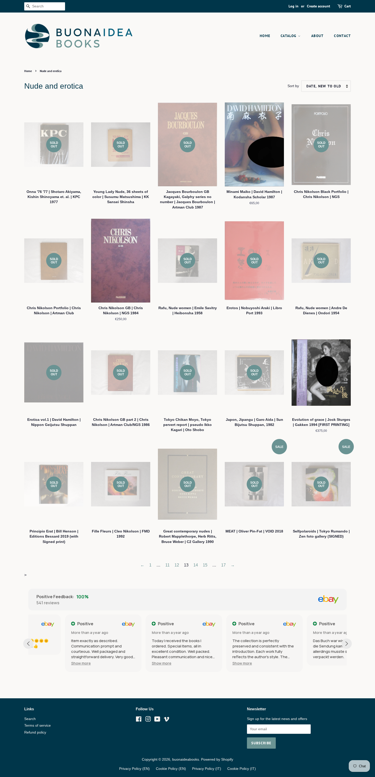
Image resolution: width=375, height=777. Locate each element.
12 (176, 565)
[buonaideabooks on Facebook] (139, 720)
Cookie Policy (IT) (241, 769)
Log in (293, 6)
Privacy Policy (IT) (206, 769)
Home (265, 35)
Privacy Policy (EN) (134, 769)
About (317, 35)
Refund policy (35, 732)
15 (205, 565)
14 (195, 565)
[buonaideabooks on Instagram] (148, 720)
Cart (347, 6)
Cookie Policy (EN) (171, 769)
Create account (318, 6)
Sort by (293, 86)
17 (223, 565)
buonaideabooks (185, 759)
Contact (342, 35)
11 (167, 565)
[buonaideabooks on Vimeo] (166, 720)
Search (30, 719)
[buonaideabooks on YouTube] (157, 720)
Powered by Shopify (217, 759)
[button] (44, 663)
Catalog (289, 35)
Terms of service (37, 725)
